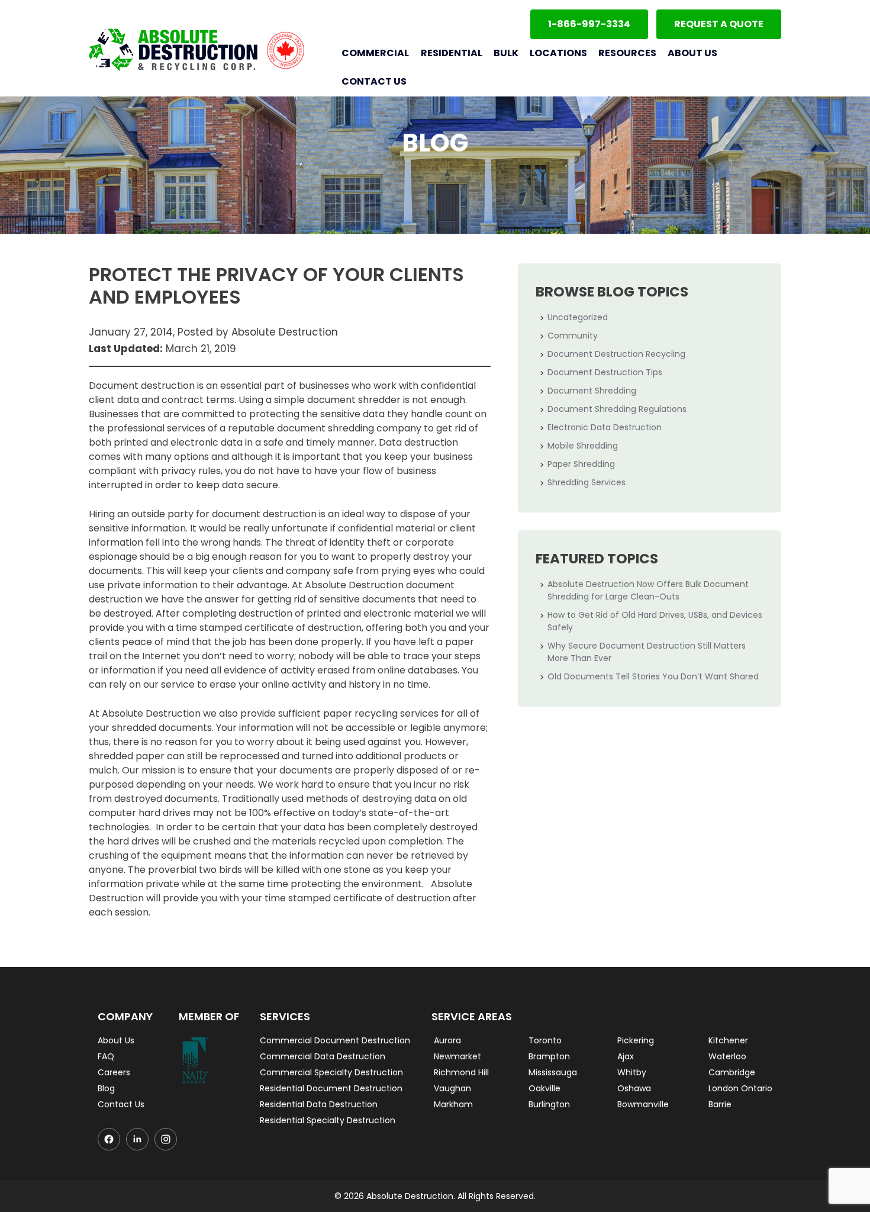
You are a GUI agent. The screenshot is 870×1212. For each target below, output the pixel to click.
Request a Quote (718, 24)
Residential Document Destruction (331, 1088)
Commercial (375, 53)
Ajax (625, 1056)
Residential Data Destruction (319, 1104)
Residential (451, 53)
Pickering (635, 1040)
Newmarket (457, 1056)
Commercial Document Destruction (335, 1040)
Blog (106, 1088)
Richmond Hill (461, 1072)
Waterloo (727, 1056)
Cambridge (731, 1072)
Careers (114, 1072)
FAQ (106, 1056)
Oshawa (634, 1088)
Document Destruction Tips (604, 372)
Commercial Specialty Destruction (331, 1072)
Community (572, 335)
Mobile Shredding (582, 446)
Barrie (720, 1104)
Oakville (544, 1088)
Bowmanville (643, 1104)
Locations (558, 53)
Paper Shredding (581, 464)
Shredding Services (586, 482)
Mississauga (553, 1072)
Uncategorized (577, 317)
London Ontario (740, 1088)
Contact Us (374, 81)
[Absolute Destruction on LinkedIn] (137, 1139)
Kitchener (728, 1040)
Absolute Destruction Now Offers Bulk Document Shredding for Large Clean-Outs (648, 590)
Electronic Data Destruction (604, 427)
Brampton (549, 1056)
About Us (692, 53)
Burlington (549, 1104)
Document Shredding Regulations (617, 409)
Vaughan (452, 1088)
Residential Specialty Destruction (327, 1120)
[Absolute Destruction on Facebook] (109, 1139)
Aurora (447, 1040)
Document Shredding (591, 391)
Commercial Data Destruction (322, 1056)
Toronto (545, 1040)
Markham (453, 1104)
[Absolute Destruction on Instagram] (165, 1139)
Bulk (506, 53)
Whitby (631, 1072)
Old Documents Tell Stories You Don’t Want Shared (653, 676)
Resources (627, 53)
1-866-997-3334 (589, 24)
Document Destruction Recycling (616, 354)
